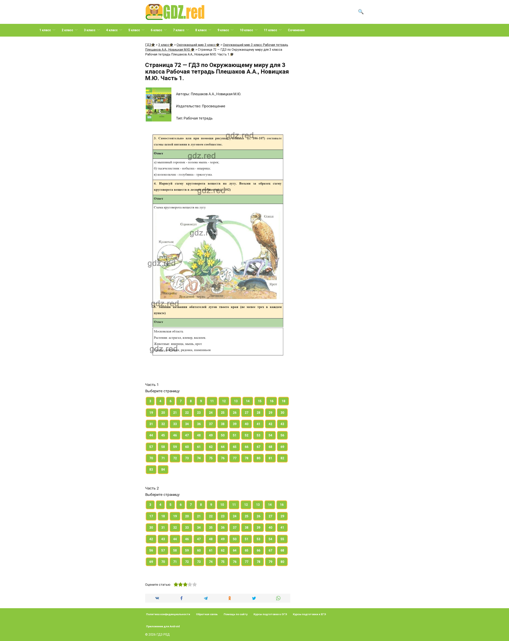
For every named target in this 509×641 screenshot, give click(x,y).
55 (282, 539)
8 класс (201, 30)
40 (246, 424)
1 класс (45, 30)
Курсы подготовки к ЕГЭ (309, 614)
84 (163, 469)
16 (271, 401)
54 (270, 435)
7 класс (179, 30)
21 (175, 413)
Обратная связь (207, 614)
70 (151, 458)
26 (234, 413)
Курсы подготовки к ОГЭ (270, 614)
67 (258, 447)
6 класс (156, 30)
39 (234, 424)
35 (211, 527)
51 (234, 435)
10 (222, 505)
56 (282, 435)
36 (199, 424)
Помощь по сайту (236, 614)
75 (211, 458)
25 (222, 413)
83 (151, 469)
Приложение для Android (163, 626)
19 (151, 413)
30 (282, 413)
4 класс (112, 30)
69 (282, 447)
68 (270, 447)
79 (270, 562)
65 (234, 447)
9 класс (223, 30)
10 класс (246, 30)
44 (151, 435)
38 (222, 424)
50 (222, 435)
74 (199, 458)
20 (163, 413)
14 (248, 401)
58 (163, 447)
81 (270, 458)
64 (222, 447)
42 (270, 424)
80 (258, 458)
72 (175, 458)
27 (246, 413)
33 (175, 424)
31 (151, 424)
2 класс (67, 30)
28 (258, 413)
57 (151, 447)
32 (163, 424)
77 (234, 458)
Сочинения (296, 30)
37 (211, 424)
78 (246, 458)
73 (187, 458)
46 (175, 435)
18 (283, 401)
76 (222, 458)
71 (163, 458)
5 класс (134, 30)
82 (282, 458)
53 (258, 435)
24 (211, 413)
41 (258, 424)
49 (211, 435)
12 (224, 401)
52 (246, 435)
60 (187, 447)
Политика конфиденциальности (168, 614)
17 (151, 516)
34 (187, 424)
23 (199, 413)
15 (259, 401)
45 (163, 435)
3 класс (89, 30)
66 (246, 447)
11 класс (270, 30)
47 (187, 435)
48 (199, 435)
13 (236, 401)
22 (187, 413)
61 (199, 447)
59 (175, 447)
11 (212, 401)
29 (270, 413)
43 (282, 424)
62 (211, 447)
